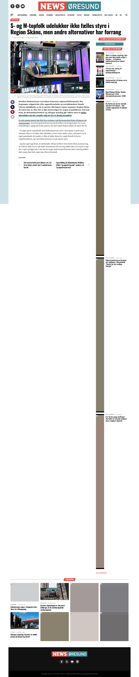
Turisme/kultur (97, 15)
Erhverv (41, 15)
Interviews (70, 15)
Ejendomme (33, 15)
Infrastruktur (60, 15)
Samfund (86, 15)
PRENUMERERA (110, 44)
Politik (79, 15)
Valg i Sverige (109, 15)
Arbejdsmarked (22, 15)
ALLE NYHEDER (101, 573)
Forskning (49, 15)
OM (116, 15)
